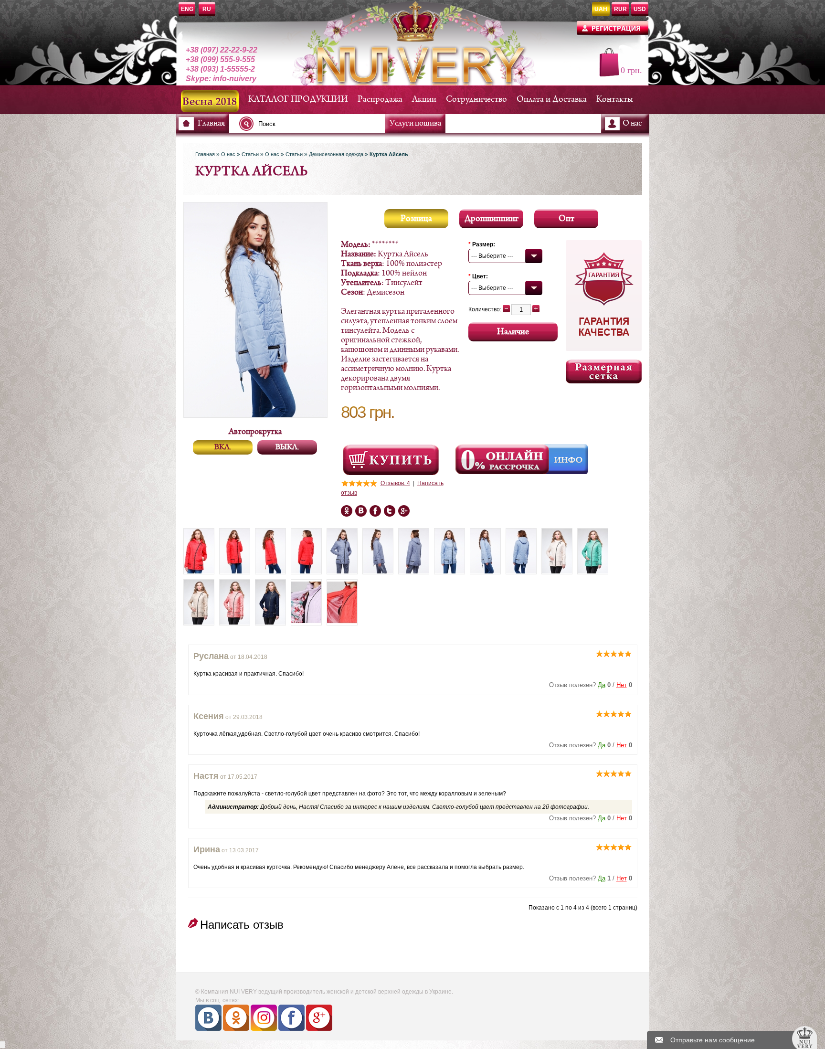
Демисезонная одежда (336, 154)
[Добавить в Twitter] (389, 511)
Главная (211, 123)
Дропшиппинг (491, 219)
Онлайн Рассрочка (503, 459)
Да (601, 685)
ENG (187, 9)
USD (640, 9)
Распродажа (380, 100)
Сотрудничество (476, 100)
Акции (424, 100)
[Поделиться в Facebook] (346, 511)
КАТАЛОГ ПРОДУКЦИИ (298, 100)
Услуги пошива (415, 123)
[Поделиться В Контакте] (404, 511)
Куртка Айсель (389, 154)
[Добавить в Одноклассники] (375, 511)
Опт (566, 219)
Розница (416, 219)
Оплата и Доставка (552, 100)
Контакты (614, 100)
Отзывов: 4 (395, 483)
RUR (620, 9)
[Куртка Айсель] (198, 551)
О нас (632, 123)
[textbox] (314, 124)
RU (206, 9)
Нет (621, 685)
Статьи (250, 154)
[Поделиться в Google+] (361, 511)
